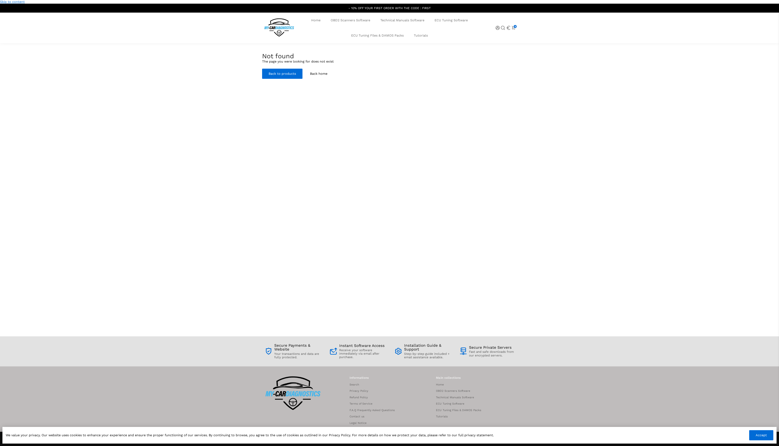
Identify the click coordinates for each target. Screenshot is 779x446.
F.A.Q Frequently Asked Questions (372, 410)
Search (354, 384)
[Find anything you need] (502, 27)
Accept (761, 435)
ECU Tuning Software (451, 20)
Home (316, 20)
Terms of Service (361, 403)
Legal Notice (358, 422)
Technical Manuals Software (402, 20)
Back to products (282, 74)
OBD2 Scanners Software (350, 20)
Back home (318, 74)
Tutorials (421, 35)
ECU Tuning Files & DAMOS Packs (377, 35)
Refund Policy (359, 397)
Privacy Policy (359, 390)
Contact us (357, 416)
